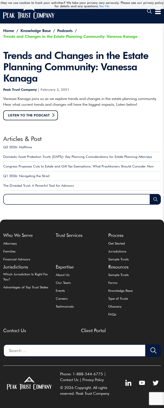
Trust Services (69, 235)
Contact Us (14, 330)
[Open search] (149, 12)
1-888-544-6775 (88, 374)
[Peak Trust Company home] (28, 18)
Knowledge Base (120, 291)
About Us (63, 275)
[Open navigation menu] (158, 13)
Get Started (116, 243)
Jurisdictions (117, 251)
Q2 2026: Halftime (17, 147)
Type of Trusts (118, 298)
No (107, 6)
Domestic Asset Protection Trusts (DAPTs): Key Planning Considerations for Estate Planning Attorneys (77, 157)
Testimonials (65, 306)
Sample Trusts (118, 259)
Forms (112, 283)
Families (9, 251)
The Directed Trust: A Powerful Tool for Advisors (38, 185)
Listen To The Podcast (29, 115)
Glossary (115, 306)
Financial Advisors (16, 259)
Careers (62, 298)
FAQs (112, 314)
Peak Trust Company (20, 89)
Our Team (63, 283)
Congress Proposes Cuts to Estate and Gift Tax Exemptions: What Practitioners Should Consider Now (78, 166)
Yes (101, 6)
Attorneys (10, 243)
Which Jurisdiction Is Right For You (25, 276)
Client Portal (93, 330)
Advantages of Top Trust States (25, 287)
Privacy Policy (93, 379)
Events (60, 291)
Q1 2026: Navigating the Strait (26, 176)
